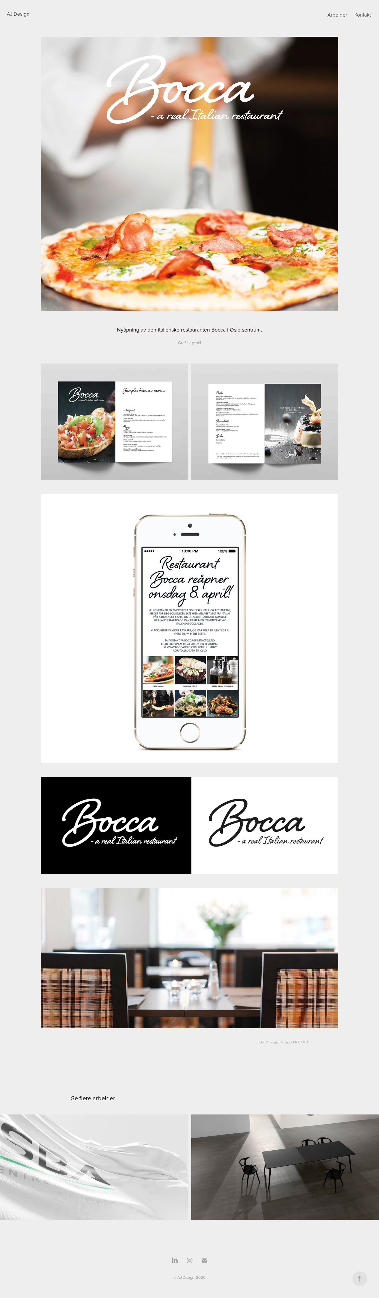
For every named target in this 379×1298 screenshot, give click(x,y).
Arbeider (337, 14)
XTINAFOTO (299, 1042)
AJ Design (18, 13)
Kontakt (362, 14)
